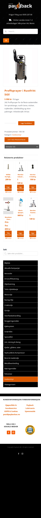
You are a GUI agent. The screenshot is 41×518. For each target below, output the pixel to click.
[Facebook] (8, 432)
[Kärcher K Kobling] (33, 167)
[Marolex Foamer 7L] (33, 202)
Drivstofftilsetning (11, 279)
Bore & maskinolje (11, 358)
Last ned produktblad (16, 140)
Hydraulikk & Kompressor (14, 353)
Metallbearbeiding (11, 363)
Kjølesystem (9, 326)
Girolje (7, 310)
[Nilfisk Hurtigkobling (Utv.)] (8, 167)
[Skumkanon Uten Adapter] (8, 205)
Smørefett (8, 331)
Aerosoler (8, 273)
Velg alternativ (8, 234)
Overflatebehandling (12, 316)
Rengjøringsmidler (11, 321)
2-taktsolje (8, 305)
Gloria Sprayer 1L (20, 211)
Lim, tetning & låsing (12, 342)
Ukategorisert (9, 384)
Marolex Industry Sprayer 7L (20, 176)
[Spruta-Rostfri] (20, 65)
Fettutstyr (8, 374)
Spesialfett (8, 337)
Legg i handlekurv (26, 123)
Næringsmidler (10, 368)
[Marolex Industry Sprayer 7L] (21, 167)
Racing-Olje (8, 300)
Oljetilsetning (9, 284)
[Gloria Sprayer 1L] (21, 202)
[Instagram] (13, 432)
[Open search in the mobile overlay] (20, 253)
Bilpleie (7, 263)
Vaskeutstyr (16, 135)
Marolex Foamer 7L (33, 211)
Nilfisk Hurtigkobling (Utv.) (8, 176)
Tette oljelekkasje (11, 289)
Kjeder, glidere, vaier (12, 347)
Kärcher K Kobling (33, 176)
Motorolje (8, 294)
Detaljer (9, 192)
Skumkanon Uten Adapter (8, 218)
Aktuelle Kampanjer (12, 268)
